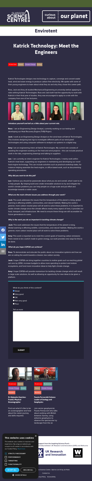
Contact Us (46, 473)
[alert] (20, 456)
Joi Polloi (67, 470)
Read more (21, 449)
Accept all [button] (12, 470)
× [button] (36, 436)
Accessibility (51, 477)
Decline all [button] (28, 470)
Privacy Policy (41, 477)
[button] (20, 475)
